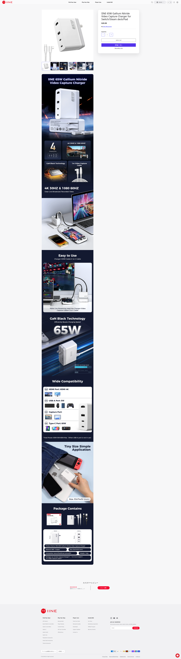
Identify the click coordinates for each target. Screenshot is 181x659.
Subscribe (136, 628)
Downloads (75, 626)
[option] (67, 35)
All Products (45, 621)
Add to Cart (118, 40)
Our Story (90, 621)
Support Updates (76, 629)
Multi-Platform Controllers (48, 624)
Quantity (103, 31)
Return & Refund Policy (113, 656)
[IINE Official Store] (7, 2)
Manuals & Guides (77, 624)
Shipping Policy (123, 656)
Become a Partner (92, 629)
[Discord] (117, 618)
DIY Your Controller (62, 629)
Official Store (60, 632)
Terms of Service (130, 656)
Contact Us (75, 632)
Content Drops (61, 626)
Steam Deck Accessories (48, 640)
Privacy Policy (105, 656)
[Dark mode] (170, 2)
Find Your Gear (72, 2)
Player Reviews (61, 624)
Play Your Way (86, 2)
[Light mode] (168, 2)
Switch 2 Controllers (47, 626)
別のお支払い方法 (119, 48)
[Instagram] (111, 618)
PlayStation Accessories (48, 637)
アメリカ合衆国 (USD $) (48, 651)
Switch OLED (45, 632)
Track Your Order (76, 621)
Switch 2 (44, 629)
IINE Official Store (107, 26)
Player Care (98, 2)
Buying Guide (60, 621)
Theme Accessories (47, 643)
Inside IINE (109, 2)
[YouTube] (114, 618)
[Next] (91, 34)
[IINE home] (49, 611)
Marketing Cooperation (93, 624)
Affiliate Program (91, 626)
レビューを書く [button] (103, 587)
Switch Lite (45, 635)
